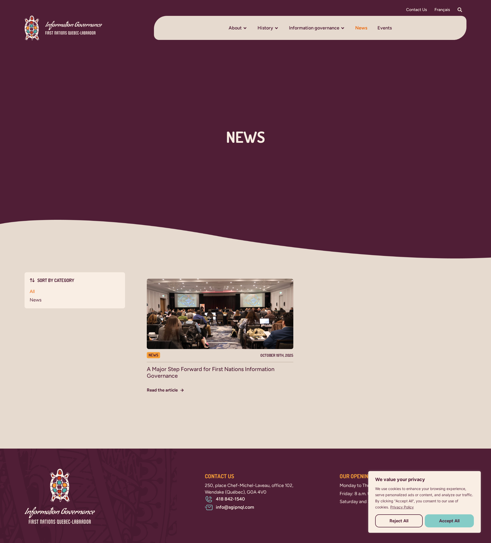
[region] (424, 502)
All (32, 291)
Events (384, 28)
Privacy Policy (402, 507)
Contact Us (416, 10)
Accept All (449, 520)
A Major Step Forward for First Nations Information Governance (210, 372)
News (361, 28)
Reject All (398, 520)
